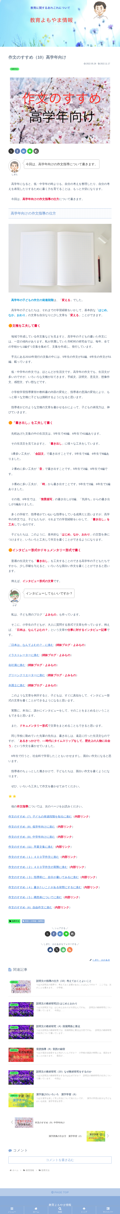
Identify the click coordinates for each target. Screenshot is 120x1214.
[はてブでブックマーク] (23, 151)
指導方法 (15, 921)
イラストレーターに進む (23, 655)
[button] (36, 151)
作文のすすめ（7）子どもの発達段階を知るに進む (40, 816)
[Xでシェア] (11, 151)
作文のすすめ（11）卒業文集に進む (30, 846)
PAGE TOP (61, 1192)
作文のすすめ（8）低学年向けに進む (31, 826)
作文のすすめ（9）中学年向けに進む (31, 836)
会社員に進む (16, 665)
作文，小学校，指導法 (34, 921)
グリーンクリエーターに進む (26, 675)
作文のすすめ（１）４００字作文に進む (33, 856)
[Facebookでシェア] (17, 151)
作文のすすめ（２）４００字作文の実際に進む (38, 867)
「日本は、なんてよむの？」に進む (30, 645)
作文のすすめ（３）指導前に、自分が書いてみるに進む (43, 877)
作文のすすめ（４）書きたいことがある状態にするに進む (45, 887)
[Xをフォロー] (57, 949)
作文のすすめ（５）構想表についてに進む (35, 897)
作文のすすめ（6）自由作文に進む (30, 907)
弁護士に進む (16, 685)
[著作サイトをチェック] (50, 949)
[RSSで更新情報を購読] (69, 949)
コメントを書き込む (60, 1160)
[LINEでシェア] (30, 151)
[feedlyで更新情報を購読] (63, 949)
